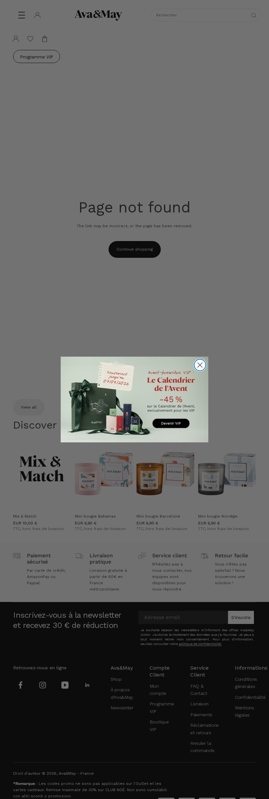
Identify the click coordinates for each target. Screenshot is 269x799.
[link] (134, 399)
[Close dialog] (200, 365)
